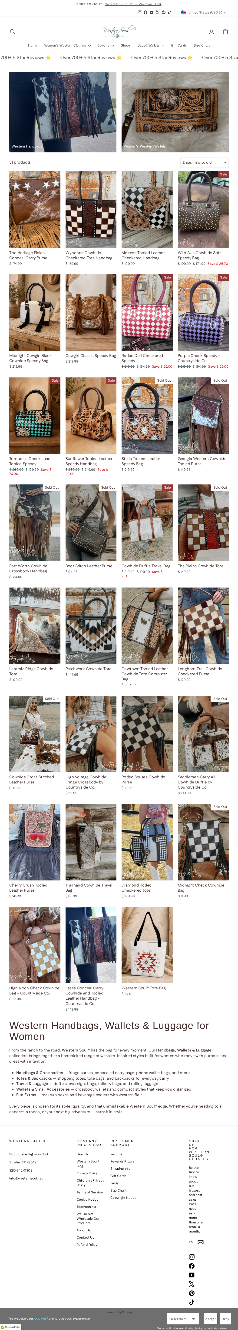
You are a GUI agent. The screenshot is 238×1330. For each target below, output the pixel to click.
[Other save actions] (193, 1318)
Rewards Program (124, 1161)
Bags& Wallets (149, 45)
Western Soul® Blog (88, 1164)
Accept (210, 1319)
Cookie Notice (88, 1199)
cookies (40, 1318)
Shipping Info (120, 1168)
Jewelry (104, 45)
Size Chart (202, 45)
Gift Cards (179, 45)
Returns (116, 1154)
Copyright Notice (123, 1198)
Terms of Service (90, 1192)
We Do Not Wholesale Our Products (88, 1219)
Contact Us (85, 1237)
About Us (83, 1230)
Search (82, 1154)
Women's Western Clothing (65, 45)
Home (32, 45)
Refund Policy (87, 1245)
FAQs (114, 1183)
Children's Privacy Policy (90, 1183)
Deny (225, 1319)
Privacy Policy (87, 1173)
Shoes (126, 45)
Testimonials (86, 1207)
